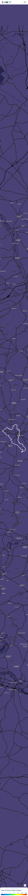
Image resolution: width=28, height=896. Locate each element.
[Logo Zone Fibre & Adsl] (6, 2)
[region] (14, 448)
